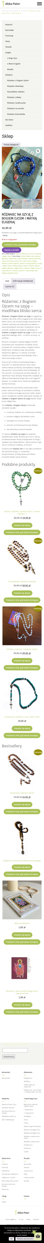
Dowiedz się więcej (22, 525)
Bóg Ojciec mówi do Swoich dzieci (30, 1105)
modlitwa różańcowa (34, 258)
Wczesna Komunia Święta (8, 1112)
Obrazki (8, 47)
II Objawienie (28, 1113)
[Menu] (39, 4)
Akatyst (26, 1181)
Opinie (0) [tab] (9, 286)
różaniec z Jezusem (12, 270)
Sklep (4, 1202)
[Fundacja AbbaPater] (11, 3)
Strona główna (11, 1219)
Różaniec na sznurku (15, 108)
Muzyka (10, 69)
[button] (38, 151)
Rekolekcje (5, 1171)
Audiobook (27, 1116)
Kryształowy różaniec (15, 92)
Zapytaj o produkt (11, 250)
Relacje (26, 1167)
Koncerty (5, 1167)
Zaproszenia (28, 1171)
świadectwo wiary (12, 273)
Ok (11, 1239)
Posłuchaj (27, 1148)
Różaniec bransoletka (16, 114)
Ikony (7, 41)
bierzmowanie (36, 256)
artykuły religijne (26, 256)
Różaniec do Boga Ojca (32, 1130)
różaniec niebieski (28, 266)
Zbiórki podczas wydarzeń (29, 1086)
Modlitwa (27, 1081)
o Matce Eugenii (13, 64)
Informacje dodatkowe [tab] (23, 281)
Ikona (26, 1120)
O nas (21, 1219)
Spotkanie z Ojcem (8, 1177)
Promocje (9, 36)
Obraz (26, 1123)
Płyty (25, 1174)
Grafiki (26, 1152)
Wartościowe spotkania (10, 1174)
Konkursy (5, 1189)
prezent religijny (32, 261)
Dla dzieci (9, 120)
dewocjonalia (12, 258)
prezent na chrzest (20, 261)
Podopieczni (28, 1078)
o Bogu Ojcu (12, 58)
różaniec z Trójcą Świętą (26, 270)
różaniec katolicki (13, 263)
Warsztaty (27, 1164)
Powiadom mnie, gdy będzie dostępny (20, 245)
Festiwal (5, 1164)
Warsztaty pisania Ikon (10, 1181)
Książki (8, 53)
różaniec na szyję (25, 263)
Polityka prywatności (25, 1239)
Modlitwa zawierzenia (31, 1142)
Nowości (8, 25)
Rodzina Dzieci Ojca (9, 1104)
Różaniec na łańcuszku (16, 103)
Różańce (8, 75)
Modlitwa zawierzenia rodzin (31, 1137)
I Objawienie (28, 1110)
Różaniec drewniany (15, 86)
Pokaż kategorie (11, 144)
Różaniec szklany (14, 97)
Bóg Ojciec (5, 258)
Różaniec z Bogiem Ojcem (18, 80)
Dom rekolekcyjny (8, 1120)
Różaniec (4, 263)
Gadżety (8, 125)
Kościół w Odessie (8, 1108)
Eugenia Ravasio (22, 258)
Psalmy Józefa (29, 1177)
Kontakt (36, 1219)
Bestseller (9, 30)
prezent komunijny (8, 261)
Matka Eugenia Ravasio (32, 1126)
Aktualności (6, 1078)
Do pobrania (28, 1145)
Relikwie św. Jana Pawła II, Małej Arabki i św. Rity (32, 1091)
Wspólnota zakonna (9, 1116)
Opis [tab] (7, 281)
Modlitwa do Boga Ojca (32, 1133)
